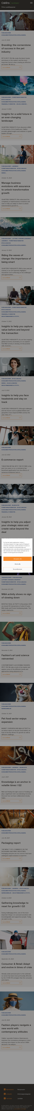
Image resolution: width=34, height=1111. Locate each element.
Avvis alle (17, 564)
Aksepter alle (18, 559)
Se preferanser (17, 569)
